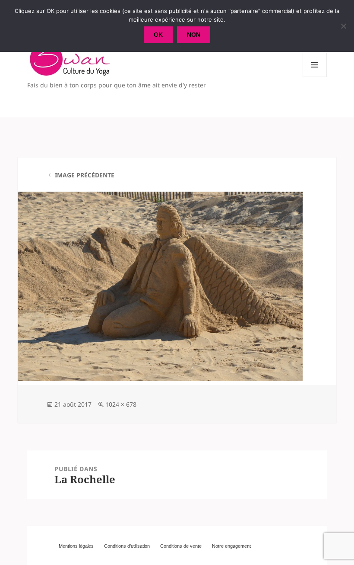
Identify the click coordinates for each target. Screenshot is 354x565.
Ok (158, 34)
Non (193, 34)
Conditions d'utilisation (127, 546)
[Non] (343, 26)
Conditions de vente (181, 546)
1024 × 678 (120, 404)
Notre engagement (231, 546)
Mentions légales (76, 546)
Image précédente (84, 175)
